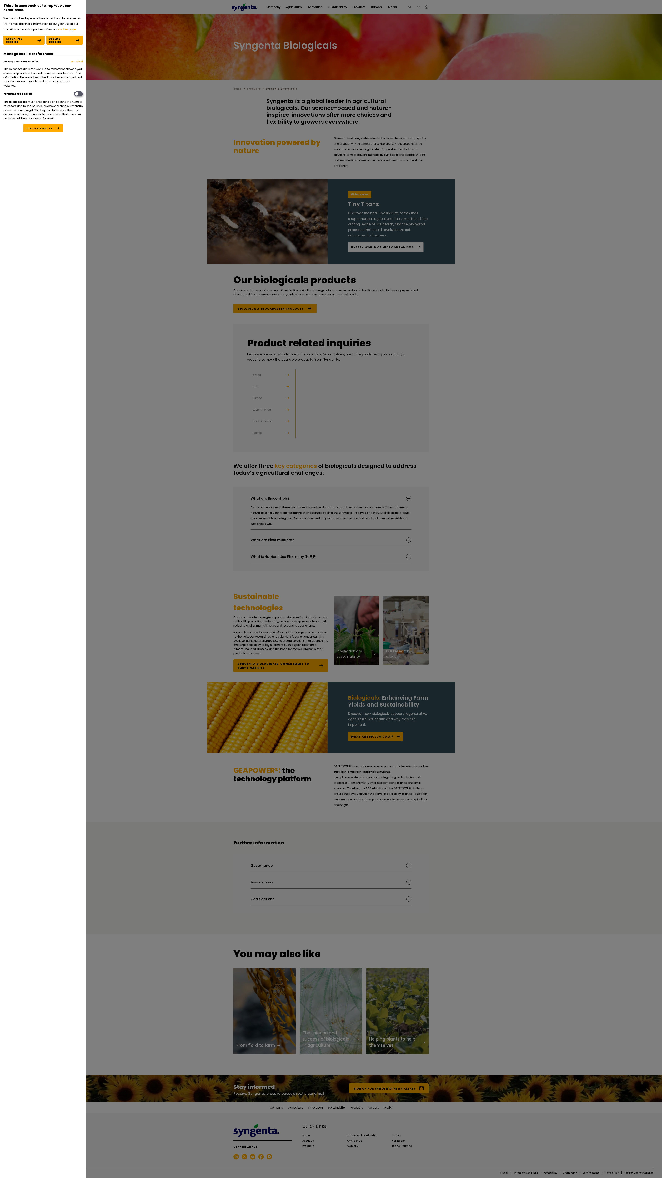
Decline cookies (55, 40)
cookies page (67, 29)
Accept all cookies (14, 40)
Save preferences (39, 128)
